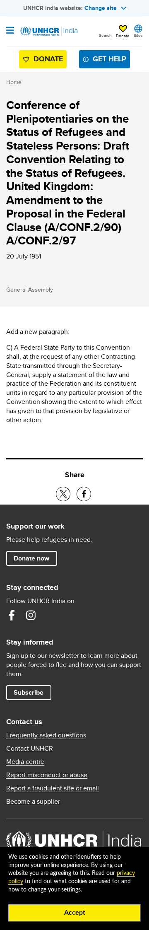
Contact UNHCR (29, 748)
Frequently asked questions (46, 735)
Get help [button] (109, 58)
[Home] (48, 31)
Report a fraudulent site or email (52, 788)
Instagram (30, 615)
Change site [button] (100, 8)
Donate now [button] (31, 558)
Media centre (25, 761)
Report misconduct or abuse (46, 775)
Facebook (11, 615)
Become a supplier (33, 801)
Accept (74, 912)
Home (14, 82)
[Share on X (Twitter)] (63, 494)
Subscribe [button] (28, 692)
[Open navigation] (10, 31)
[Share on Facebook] (84, 494)
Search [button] (105, 35)
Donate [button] (123, 36)
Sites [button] (138, 35)
